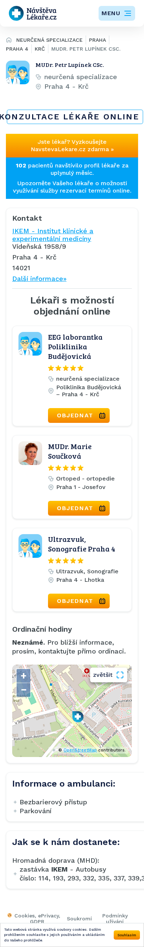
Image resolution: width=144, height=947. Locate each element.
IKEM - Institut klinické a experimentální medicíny (52, 234)
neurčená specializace (49, 40)
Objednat (75, 415)
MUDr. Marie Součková (70, 451)
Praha (97, 40)
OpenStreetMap (80, 750)
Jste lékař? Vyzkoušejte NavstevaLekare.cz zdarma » (72, 145)
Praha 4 (17, 49)
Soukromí (79, 918)
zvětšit (103, 674)
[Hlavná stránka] (9, 41)
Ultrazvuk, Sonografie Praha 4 (81, 543)
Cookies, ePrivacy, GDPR (37, 918)
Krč (40, 49)
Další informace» (39, 278)
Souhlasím (126, 935)
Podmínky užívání (115, 918)
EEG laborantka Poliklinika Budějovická (75, 346)
